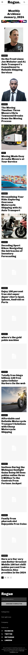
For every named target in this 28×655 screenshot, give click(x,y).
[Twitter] (2, 634)
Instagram (9, 637)
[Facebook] (2, 631)
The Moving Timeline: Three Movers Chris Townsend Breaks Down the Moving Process (12, 114)
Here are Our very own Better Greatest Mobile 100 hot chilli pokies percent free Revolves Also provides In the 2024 (13, 566)
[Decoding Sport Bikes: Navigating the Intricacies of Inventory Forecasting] (14, 226)
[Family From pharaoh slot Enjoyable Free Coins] (14, 499)
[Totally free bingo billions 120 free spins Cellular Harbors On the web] (14, 356)
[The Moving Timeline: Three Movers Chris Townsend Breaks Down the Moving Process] (14, 88)
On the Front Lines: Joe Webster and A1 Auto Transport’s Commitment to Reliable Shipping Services (13, 65)
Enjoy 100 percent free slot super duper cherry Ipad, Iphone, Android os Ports (12, 297)
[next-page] (11, 578)
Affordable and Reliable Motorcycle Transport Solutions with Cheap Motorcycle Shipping (13, 425)
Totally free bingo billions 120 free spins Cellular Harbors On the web (13, 379)
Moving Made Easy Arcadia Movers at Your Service (12, 159)
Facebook (9, 631)
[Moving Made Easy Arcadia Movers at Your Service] (14, 137)
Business (4, 55)
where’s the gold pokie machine (11, 339)
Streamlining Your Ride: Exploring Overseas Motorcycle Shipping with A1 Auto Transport (12, 203)
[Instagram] (2, 637)
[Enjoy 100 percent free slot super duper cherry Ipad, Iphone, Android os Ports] (14, 272)
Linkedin (8, 640)
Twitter (8, 634)
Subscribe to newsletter (14, 603)
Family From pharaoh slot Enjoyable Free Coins (14, 521)
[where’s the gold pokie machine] (14, 318)
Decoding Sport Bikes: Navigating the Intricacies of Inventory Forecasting (12, 251)
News (3, 152)
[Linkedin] (2, 640)
